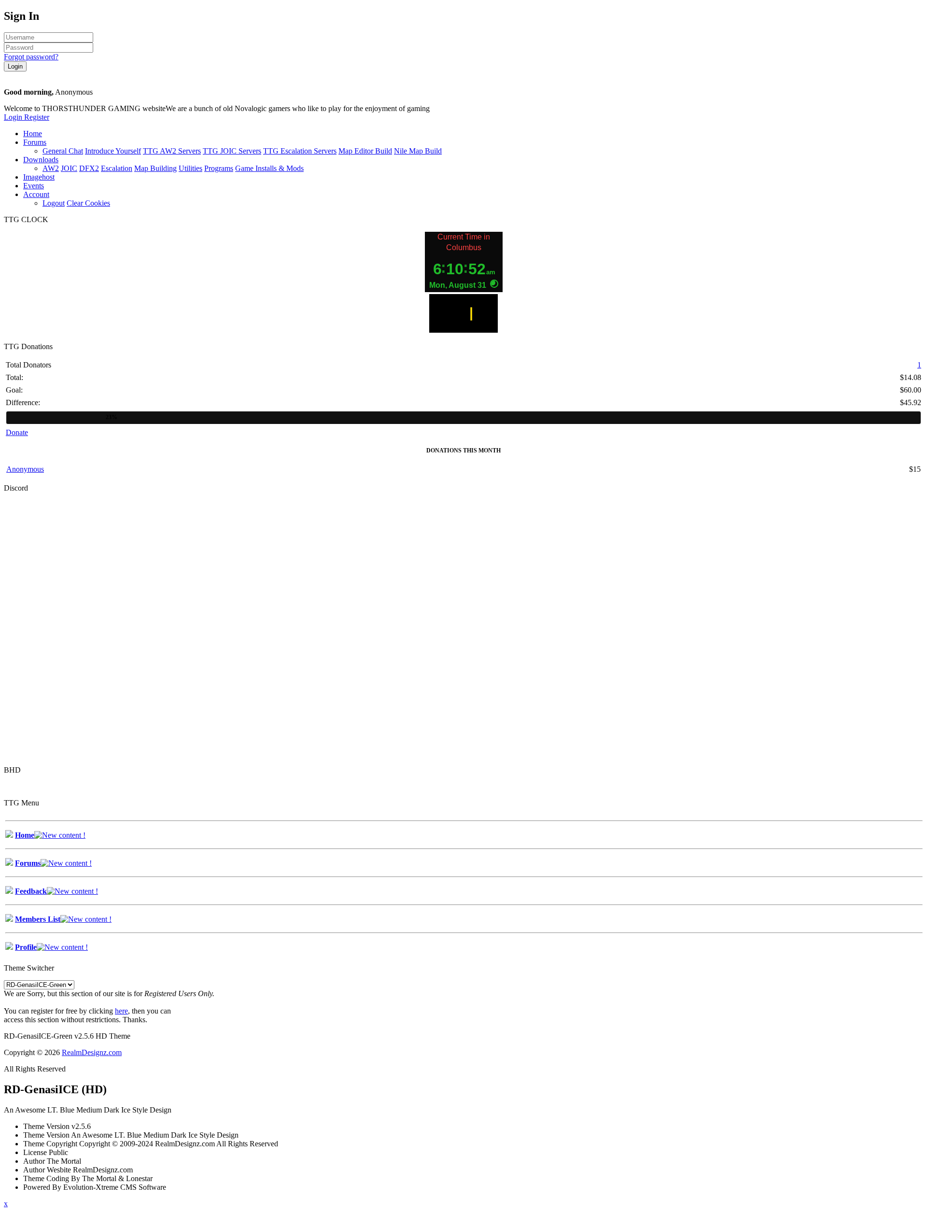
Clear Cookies (88, 203)
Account (36, 194)
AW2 (50, 168)
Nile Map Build (418, 151)
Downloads (40, 159)
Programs (218, 168)
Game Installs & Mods (269, 168)
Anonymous (25, 469)
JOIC (69, 168)
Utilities (190, 168)
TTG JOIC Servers (232, 151)
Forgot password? (31, 57)
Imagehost (39, 177)
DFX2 (89, 168)
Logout (53, 203)
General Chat (62, 151)
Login (14, 117)
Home (32, 133)
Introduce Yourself (113, 151)
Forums (34, 142)
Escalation (116, 168)
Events (33, 186)
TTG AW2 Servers (172, 151)
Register (36, 117)
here (121, 1011)
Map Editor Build (365, 151)
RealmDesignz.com (92, 1052)
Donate (17, 432)
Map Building (155, 168)
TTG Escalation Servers (300, 151)
